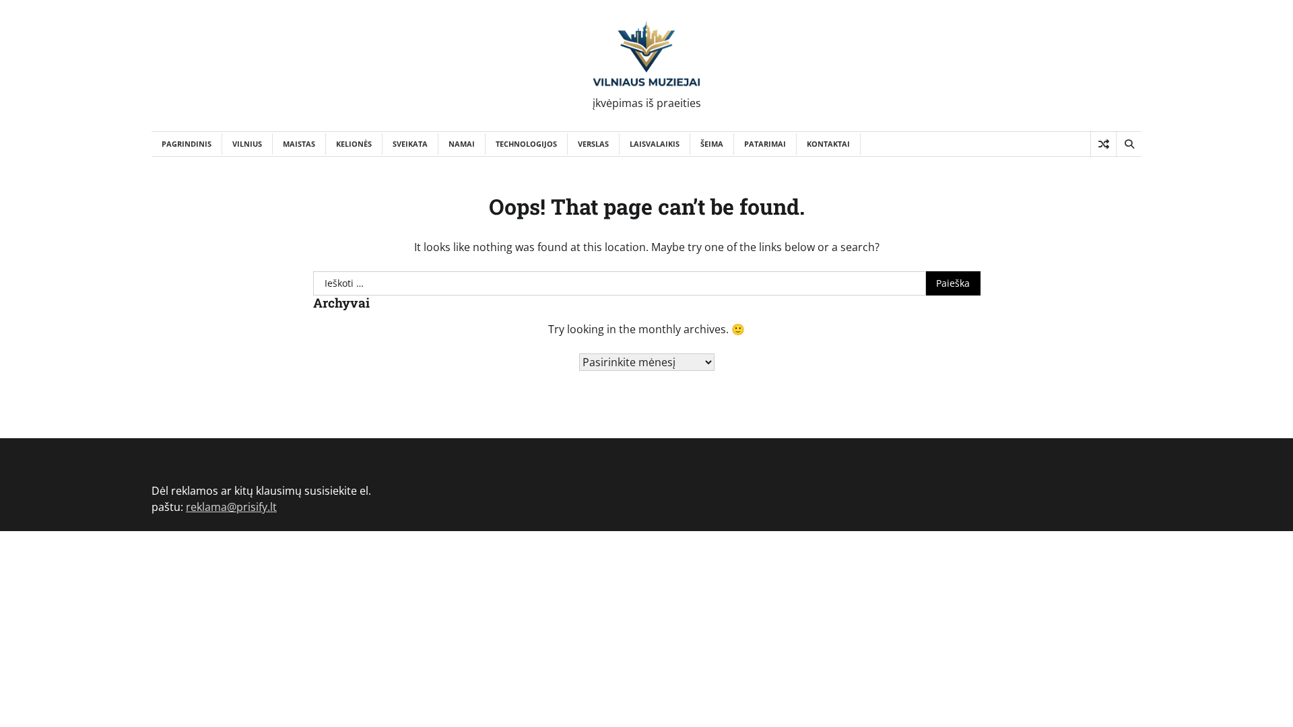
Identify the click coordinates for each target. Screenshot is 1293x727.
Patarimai (765, 144)
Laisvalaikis (654, 144)
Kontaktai (828, 144)
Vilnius (247, 144)
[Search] (1128, 144)
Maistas (299, 144)
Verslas (593, 144)
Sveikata (410, 144)
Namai (462, 144)
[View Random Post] (1103, 144)
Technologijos (526, 144)
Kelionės (354, 144)
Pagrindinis (186, 144)
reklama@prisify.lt (231, 506)
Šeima (711, 144)
